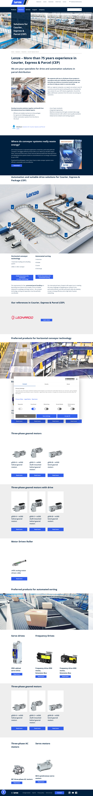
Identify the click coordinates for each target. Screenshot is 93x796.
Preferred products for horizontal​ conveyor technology (22, 277)
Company (41, 9)
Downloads (51, 1)
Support (34, 9)
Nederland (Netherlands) (76, 1)
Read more (17, 674)
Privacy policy (41, 792)
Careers (44, 1)
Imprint (34, 792)
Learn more (46, 320)
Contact (64, 1)
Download (17, 165)
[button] (3, 792)
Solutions (21, 9)
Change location (26, 792)
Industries (23, 52)
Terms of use (49, 792)
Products (13, 9)
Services (28, 9)
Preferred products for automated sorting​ (44, 276)
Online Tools (58, 1)
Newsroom (38, 1)
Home (12, 52)
